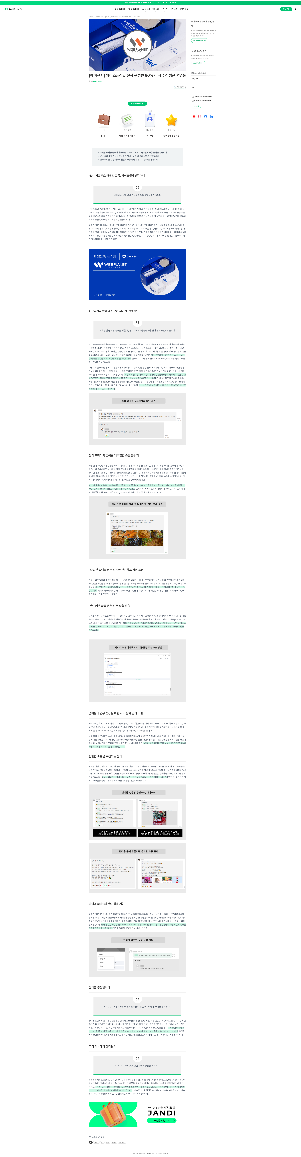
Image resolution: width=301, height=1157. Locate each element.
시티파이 (114, 1142)
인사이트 (164, 9)
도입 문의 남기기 (198, 63)
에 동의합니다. (203, 97)
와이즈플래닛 (122, 1142)
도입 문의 (286, 9)
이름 (193, 88)
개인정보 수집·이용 (199, 96)
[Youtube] (194, 116)
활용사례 (155, 9)
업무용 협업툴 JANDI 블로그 (147, 1153)
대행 (102, 1142)
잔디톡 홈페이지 (133, 9)
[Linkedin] (211, 116)
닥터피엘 (96, 1142)
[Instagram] (200, 116)
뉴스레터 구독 (200, 73)
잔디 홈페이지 (120, 9)
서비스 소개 (146, 9)
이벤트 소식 (184, 9)
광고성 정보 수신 (198, 100)
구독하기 (196, 106)
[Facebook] (205, 116)
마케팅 (107, 1142)
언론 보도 (173, 9)
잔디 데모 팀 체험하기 (199, 40)
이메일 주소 (195, 79)
